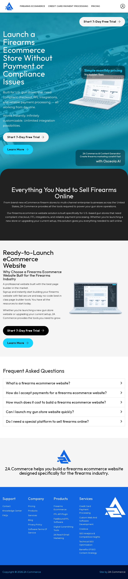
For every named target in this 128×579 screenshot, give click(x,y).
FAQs (5, 515)
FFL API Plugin (61, 514)
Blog (30, 520)
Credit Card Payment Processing (68, 6)
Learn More (15, 149)
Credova (83, 529)
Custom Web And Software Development (88, 520)
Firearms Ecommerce (32, 6)
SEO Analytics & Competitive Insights (89, 535)
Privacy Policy (35, 524)
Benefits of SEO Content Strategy (88, 551)
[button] (64, 383)
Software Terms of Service (37, 531)
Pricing (95, 6)
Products (32, 511)
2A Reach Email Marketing (61, 536)
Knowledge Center (12, 511)
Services (32, 515)
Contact (6, 506)
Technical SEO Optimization (86, 543)
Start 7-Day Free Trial (23, 137)
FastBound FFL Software (61, 520)
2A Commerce (117, 572)
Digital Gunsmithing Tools (63, 528)
